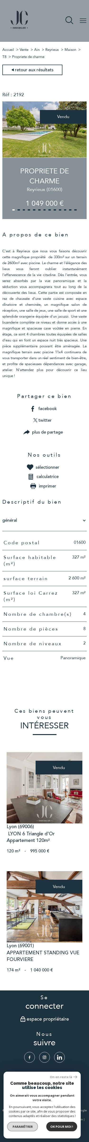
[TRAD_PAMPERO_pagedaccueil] (19, 29)
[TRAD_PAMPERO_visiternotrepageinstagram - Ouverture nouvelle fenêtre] (44, 1057)
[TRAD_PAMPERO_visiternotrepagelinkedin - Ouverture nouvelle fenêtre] (59, 1057)
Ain (37, 49)
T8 (4, 56)
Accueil (8, 49)
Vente (24, 49)
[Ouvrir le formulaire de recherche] (69, 21)
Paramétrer (23, 1126)
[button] (13, 209)
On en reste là (61, 1077)
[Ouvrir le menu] (83, 21)
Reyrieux (52, 49)
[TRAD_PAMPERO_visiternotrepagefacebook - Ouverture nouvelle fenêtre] (29, 1057)
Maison (70, 49)
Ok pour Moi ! (61, 1126)
